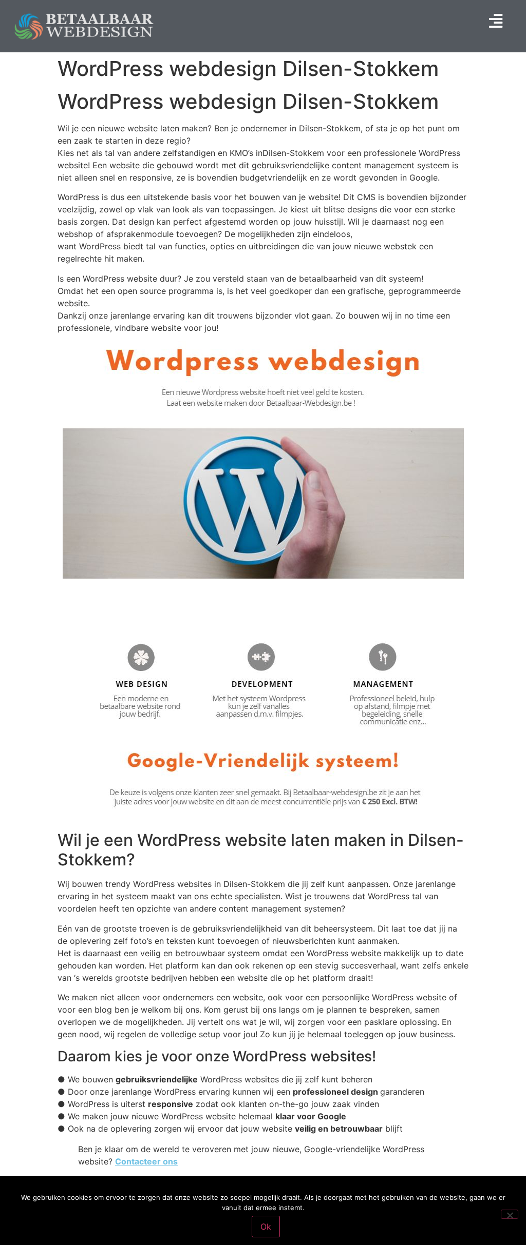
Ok (265, 1226)
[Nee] (509, 1214)
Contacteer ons (146, 1161)
